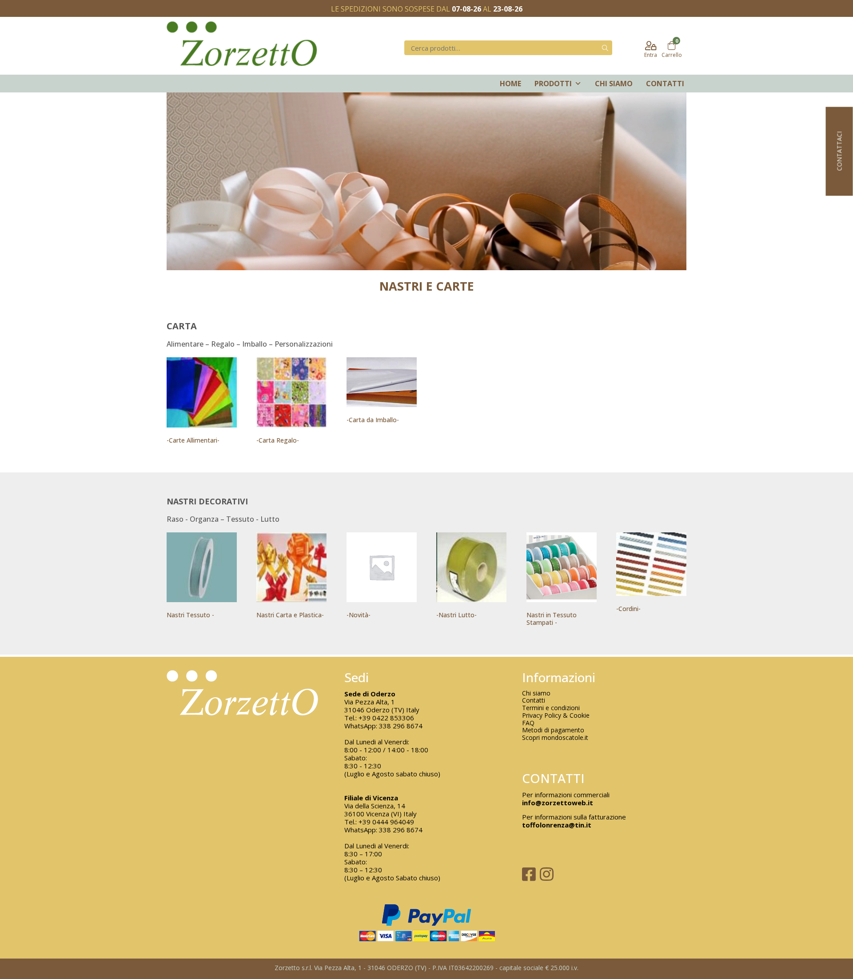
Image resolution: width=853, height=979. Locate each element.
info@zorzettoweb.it (557, 802)
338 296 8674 (401, 725)
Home (510, 83)
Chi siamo (614, 83)
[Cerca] (605, 47)
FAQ (528, 723)
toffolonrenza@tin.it (556, 824)
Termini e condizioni (551, 708)
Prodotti (553, 83)
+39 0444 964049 (386, 821)
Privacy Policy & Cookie (556, 715)
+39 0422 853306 (386, 717)
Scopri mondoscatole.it (555, 738)
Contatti (665, 83)
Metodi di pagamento (553, 730)
